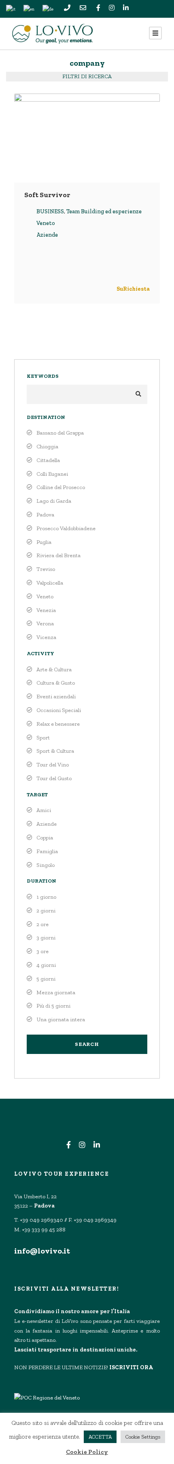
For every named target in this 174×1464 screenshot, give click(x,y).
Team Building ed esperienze (104, 211)
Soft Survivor (47, 195)
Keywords (43, 376)
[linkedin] (126, 8)
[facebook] (98, 8)
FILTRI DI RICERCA (87, 76)
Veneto (45, 223)
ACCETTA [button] (100, 1437)
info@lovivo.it (42, 1251)
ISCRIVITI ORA (131, 1367)
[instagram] (112, 8)
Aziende (47, 234)
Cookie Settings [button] (142, 1437)
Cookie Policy (87, 1452)
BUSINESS (50, 211)
